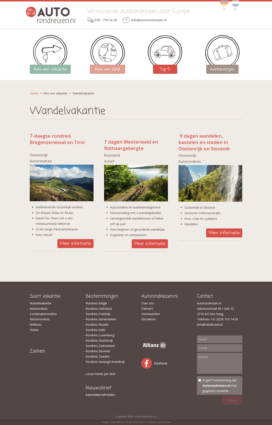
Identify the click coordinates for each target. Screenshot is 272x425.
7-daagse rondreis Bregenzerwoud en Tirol (57, 139)
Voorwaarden (150, 314)
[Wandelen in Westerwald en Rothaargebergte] (136, 200)
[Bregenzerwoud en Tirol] (62, 200)
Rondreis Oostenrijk (99, 340)
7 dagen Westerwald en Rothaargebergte (131, 144)
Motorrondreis (40, 319)
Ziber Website (117, 422)
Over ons (147, 303)
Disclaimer (148, 319)
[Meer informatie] (75, 247)
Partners (147, 309)
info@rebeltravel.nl (209, 324)
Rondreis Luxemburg (100, 335)
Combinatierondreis (43, 314)
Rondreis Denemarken (101, 319)
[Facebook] (158, 369)
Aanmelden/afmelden (100, 395)
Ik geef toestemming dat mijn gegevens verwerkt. (220, 385)
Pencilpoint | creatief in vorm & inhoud (153, 422)
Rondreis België (96, 303)
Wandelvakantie (40, 303)
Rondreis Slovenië (98, 351)
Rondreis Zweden (98, 356)
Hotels (34, 330)
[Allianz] (153, 347)
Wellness (36, 324)
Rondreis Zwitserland (100, 346)
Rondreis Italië (95, 330)
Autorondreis (39, 309)
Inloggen (105, 422)
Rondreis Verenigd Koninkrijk (105, 362)
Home (34, 93)
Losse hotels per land (100, 374)
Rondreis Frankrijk (98, 314)
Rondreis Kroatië (97, 324)
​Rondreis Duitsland (99, 309)
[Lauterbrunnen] (210, 200)
